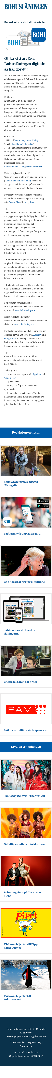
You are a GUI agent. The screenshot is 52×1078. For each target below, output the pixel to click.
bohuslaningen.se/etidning (26, 140)
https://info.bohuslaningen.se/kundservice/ (23, 166)
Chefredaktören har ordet (20, 682)
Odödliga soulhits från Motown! (24, 844)
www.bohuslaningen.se (25, 310)
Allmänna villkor (17, 1042)
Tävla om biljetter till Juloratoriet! (17, 997)
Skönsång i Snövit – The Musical (24, 796)
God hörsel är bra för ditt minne (24, 582)
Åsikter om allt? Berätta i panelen (25, 730)
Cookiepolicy (26, 1046)
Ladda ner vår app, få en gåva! (22, 533)
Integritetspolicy (34, 1042)
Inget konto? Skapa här (22, 143)
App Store (29, 202)
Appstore (37, 334)
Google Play (14, 202)
